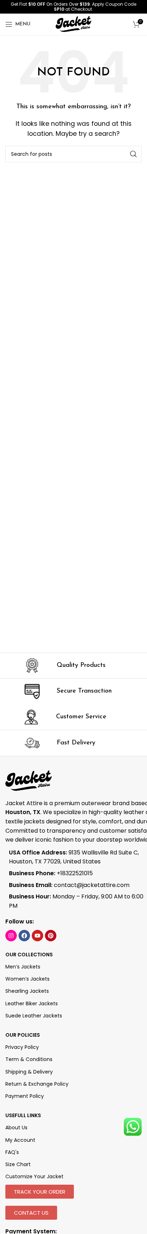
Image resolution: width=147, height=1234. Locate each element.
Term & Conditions (28, 1059)
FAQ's (12, 1152)
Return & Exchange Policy (37, 1083)
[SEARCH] (133, 154)
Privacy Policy (22, 1047)
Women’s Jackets (27, 978)
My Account (20, 1140)
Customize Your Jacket (34, 1176)
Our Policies (22, 1035)
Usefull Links (23, 1115)
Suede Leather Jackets (33, 1015)
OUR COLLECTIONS (29, 954)
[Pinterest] (50, 935)
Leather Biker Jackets (31, 1003)
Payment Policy (24, 1096)
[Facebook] (24, 935)
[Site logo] (73, 24)
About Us (16, 1127)
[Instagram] (11, 935)
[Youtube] (37, 935)
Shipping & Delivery (29, 1071)
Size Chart (18, 1164)
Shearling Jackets (27, 991)
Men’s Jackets (22, 966)
